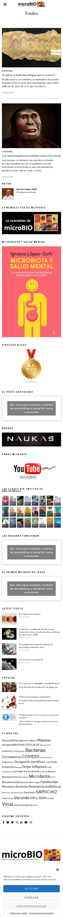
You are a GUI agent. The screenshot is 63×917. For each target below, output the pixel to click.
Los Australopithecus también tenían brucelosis (31, 155)
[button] (58, 870)
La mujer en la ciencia (26, 771)
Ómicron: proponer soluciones (34, 696)
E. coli (47, 762)
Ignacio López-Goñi (26, 189)
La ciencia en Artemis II (31, 659)
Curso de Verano (46, 757)
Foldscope (18, 767)
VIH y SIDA (38, 798)
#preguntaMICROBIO (13, 744)
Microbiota (39, 776)
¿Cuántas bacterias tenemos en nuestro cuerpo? (39, 716)
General (7, 71)
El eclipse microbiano (26, 192)
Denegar (31, 897)
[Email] (31, 822)
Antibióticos (8, 751)
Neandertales (27, 782)
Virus (7, 804)
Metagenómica (10, 777)
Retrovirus (6, 793)
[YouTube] (26, 822)
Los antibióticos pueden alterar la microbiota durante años (36, 646)
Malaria (52, 771)
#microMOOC (30, 741)
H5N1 (49, 767)
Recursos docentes (15, 786)
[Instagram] (17, 822)
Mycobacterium (11, 782)
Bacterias (35, 750)
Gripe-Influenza (34, 767)
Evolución (8, 767)
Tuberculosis (7, 798)
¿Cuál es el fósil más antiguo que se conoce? (28, 75)
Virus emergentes (24, 805)
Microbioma (24, 777)
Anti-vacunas (45, 745)
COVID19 (30, 756)
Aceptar (31, 888)
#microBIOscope (13, 740)
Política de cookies (18, 913)
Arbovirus (20, 751)
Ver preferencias (31, 906)
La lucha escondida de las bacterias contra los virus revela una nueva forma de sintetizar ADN (39, 632)
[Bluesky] (8, 822)
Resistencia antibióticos (44, 786)
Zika (36, 805)
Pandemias (49, 782)
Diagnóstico (8, 762)
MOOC (53, 777)
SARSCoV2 (46, 791)
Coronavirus (11, 757)
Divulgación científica (28, 762)
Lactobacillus (7, 772)
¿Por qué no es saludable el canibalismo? (39, 683)
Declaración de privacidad (41, 913)
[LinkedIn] (21, 822)
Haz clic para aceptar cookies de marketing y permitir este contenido (31, 408)
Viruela (50, 798)
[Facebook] (3, 822)
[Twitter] (12, 822)
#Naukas (44, 740)
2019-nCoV (32, 744)
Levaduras (44, 772)
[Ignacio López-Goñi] (8, 194)
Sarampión (29, 792)
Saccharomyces (17, 793)
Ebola (53, 762)
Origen (37, 782)
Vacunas (21, 797)
